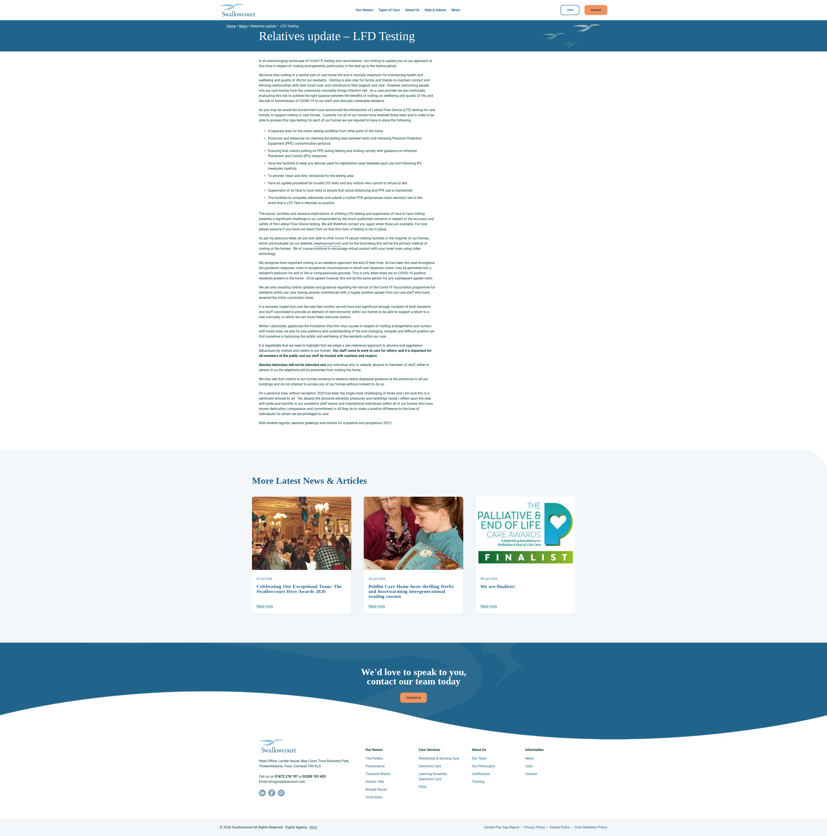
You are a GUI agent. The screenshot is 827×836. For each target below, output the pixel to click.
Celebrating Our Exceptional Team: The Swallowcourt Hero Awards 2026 (299, 589)
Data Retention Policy (591, 827)
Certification (481, 774)
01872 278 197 (286, 776)
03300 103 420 (314, 776)
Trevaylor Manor (377, 774)
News (455, 10)
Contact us (413, 697)
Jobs (570, 10)
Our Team (479, 758)
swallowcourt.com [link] (327, 243)
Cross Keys (373, 797)
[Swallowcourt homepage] (237, 10)
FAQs (423, 787)
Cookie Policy (560, 827)
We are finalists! (497, 586)
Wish (313, 827)
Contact (596, 10)
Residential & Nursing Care (439, 758)
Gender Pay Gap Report (501, 827)
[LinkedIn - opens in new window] (262, 792)
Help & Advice (435, 10)
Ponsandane (375, 766)
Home (231, 26)
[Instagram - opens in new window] (281, 792)
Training (478, 782)
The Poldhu (374, 758)
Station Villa (374, 782)
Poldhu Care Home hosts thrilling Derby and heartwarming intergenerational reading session (411, 591)
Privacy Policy (534, 827)
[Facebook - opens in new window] (271, 792)
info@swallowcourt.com (286, 782)
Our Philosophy (483, 766)
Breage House (376, 789)
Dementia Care (430, 766)
